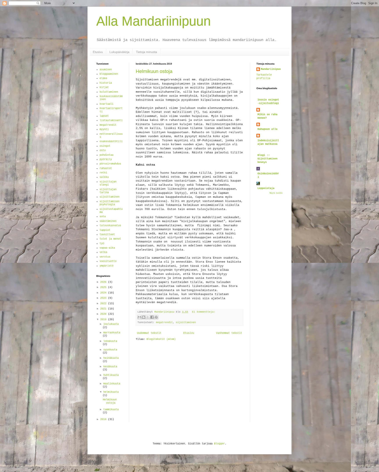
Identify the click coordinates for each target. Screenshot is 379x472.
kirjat (104, 87)
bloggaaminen (109, 74)
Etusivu (98, 52)
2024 (104, 292)
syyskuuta (110, 349)
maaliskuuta (111, 383)
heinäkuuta (111, 358)
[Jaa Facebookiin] (152, 317)
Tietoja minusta (146, 52)
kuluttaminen (109, 92)
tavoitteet (107, 234)
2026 (104, 282)
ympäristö (106, 265)
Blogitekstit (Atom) (161, 339)
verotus (105, 256)
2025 (104, 287)
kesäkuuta (110, 366)
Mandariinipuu (271, 69)
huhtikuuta (111, 375)
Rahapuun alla (267, 129)
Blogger (219, 443)
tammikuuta (111, 409)
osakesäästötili (111, 141)
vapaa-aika (107, 247)
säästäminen (108, 221)
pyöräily (106, 159)
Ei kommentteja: (203, 312)
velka (103, 252)
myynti (104, 129)
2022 (104, 303)
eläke (103, 78)
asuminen (106, 69)
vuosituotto (108, 261)
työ (102, 243)
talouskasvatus (110, 225)
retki (103, 172)
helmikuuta (111, 392)
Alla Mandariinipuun (153, 21)
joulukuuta (111, 324)
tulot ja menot (110, 238)
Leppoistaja (265, 188)
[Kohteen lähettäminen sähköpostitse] (139, 317)
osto (103, 150)
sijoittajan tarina (108, 191)
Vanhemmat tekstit (229, 333)
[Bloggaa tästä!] (143, 317)
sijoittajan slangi (108, 183)
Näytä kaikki (276, 193)
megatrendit (164, 322)
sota (103, 216)
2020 (104, 314)
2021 (104, 308)
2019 (104, 319)
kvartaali (106, 104)
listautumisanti (111, 120)
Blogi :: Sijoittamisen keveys (267, 159)
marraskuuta (111, 332)
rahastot (106, 168)
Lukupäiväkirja (119, 52)
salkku (104, 177)
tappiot (105, 230)
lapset (104, 116)
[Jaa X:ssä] (148, 317)
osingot (105, 146)
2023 (104, 298)
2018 (104, 419)
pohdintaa (106, 155)
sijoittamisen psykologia (110, 203)
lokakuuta (110, 341)
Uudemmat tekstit (149, 333)
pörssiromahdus (110, 163)
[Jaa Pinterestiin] (156, 317)
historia (106, 83)
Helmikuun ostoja (154, 71)
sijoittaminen (186, 322)
